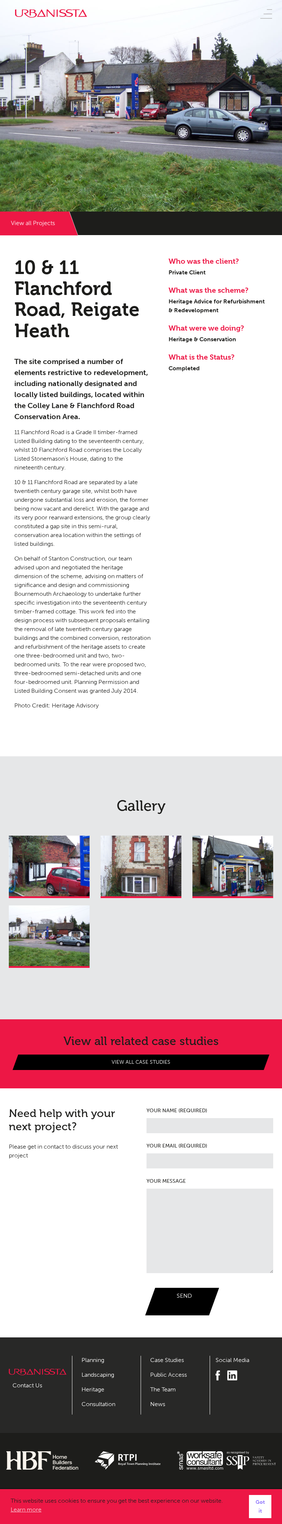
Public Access (168, 1374)
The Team (163, 1389)
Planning (93, 1360)
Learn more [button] (26, 1509)
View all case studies (141, 1062)
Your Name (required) (177, 1110)
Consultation (98, 1404)
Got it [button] (260, 1506)
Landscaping (98, 1374)
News (157, 1404)
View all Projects (33, 223)
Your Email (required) (177, 1146)
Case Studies (167, 1360)
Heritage (93, 1389)
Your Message (166, 1181)
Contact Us (27, 1385)
